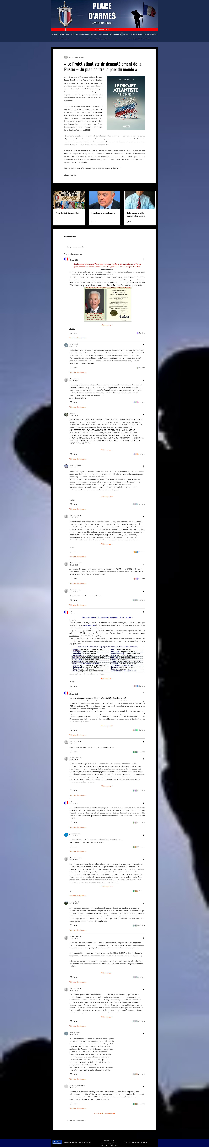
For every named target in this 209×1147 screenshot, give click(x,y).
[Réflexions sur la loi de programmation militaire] (140, 200)
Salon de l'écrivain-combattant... (68, 213)
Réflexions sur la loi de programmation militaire (136, 214)
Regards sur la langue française (103, 213)
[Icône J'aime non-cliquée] (70, 333)
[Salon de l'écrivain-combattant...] (69, 200)
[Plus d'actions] (143, 259)
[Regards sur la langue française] (104, 200)
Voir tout (153, 187)
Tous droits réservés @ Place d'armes (135, 1142)
